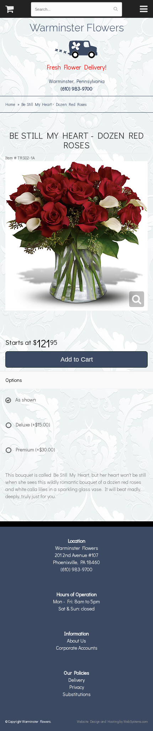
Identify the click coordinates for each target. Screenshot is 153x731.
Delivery (76, 679)
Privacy (76, 687)
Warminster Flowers (77, 26)
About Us (76, 640)
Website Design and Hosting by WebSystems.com (112, 721)
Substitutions (77, 694)
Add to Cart (76, 359)
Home (10, 104)
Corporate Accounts (76, 647)
